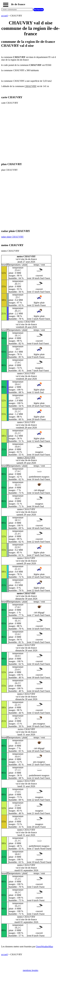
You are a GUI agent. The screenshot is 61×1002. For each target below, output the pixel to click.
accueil (4, 15)
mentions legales (30, 970)
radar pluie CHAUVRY (12, 237)
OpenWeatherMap (44, 946)
